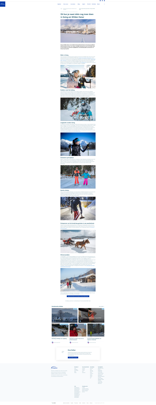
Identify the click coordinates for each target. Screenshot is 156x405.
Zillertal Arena (100, 383)
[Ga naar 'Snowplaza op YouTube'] (102, 0)
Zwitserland (83, 372)
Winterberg (91, 368)
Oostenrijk (83, 368)
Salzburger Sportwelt (100, 373)
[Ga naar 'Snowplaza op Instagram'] (104, 0)
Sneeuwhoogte (76, 370)
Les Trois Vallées (100, 372)
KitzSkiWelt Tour (83, 62)
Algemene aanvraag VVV (85, 389)
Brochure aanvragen (85, 390)
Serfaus (91, 374)
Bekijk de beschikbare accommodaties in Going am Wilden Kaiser (78, 296)
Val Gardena (99, 377)
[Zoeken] (104, 4)
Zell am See (91, 371)
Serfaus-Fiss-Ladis (100, 374)
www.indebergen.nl (76, 387)
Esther (69, 11)
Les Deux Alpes (100, 381)
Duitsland (83, 369)
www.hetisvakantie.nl (77, 388)
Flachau (91, 372)
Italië (82, 371)
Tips (71, 11)
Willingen (91, 375)
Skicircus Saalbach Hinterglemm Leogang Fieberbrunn (101, 379)
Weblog (75, 372)
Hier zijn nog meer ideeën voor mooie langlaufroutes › (72, 131)
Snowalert (83, 387)
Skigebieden (75, 369)
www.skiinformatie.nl (77, 389)
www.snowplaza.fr (76, 397)
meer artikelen (101, 306)
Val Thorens (91, 373)
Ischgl (91, 369)
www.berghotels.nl (76, 396)
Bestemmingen (75, 11)
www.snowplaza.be (76, 390)
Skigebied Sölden (100, 382)
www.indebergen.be (76, 395)
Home (75, 368)
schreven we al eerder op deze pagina (85, 57)
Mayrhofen (91, 370)
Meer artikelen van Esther (73, 357)
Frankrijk (83, 370)
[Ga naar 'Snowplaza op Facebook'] (100, 0)
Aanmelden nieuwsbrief (85, 388)
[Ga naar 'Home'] (2, 4)
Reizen (75, 371)
